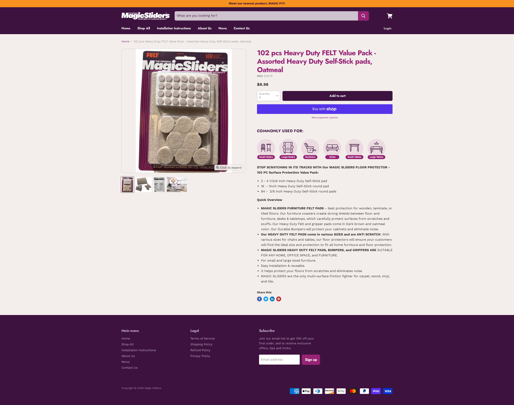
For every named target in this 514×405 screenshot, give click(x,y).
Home (125, 28)
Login (388, 28)
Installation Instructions (174, 28)
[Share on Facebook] (259, 299)
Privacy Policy (200, 356)
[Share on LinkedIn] (272, 299)
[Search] (363, 15)
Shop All (143, 28)
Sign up (311, 359)
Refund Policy (200, 350)
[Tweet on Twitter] (265, 299)
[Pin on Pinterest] (278, 299)
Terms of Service (202, 338)
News (222, 28)
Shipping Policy (201, 344)
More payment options (325, 117)
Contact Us (242, 28)
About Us (204, 28)
